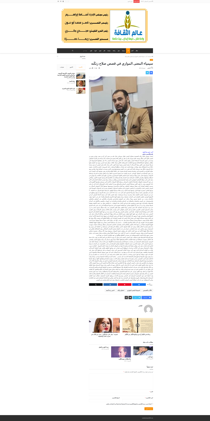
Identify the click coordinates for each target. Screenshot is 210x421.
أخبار (132, 50)
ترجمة (123, 50)
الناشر (148, 68)
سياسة (108, 50)
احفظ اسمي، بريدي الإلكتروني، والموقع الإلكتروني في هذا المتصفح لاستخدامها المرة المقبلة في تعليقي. (129, 404)
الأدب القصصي (147, 290)
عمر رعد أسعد (110, 290)
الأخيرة (80, 67)
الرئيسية (150, 56)
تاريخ (96, 50)
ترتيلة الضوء (72, 81)
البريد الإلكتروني (149, 397)
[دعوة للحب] (143, 350)
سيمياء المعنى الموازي (133, 290)
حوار (119, 50)
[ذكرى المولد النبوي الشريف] (80, 91)
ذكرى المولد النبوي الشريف (126, 1)
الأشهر (71, 67)
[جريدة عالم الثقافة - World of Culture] (105, 25)
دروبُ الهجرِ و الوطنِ (104, 347)
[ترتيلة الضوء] (80, 83)
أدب (128, 50)
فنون (100, 50)
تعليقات (62, 67)
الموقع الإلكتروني (116, 397)
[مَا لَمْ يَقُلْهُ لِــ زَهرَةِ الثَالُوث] (121, 351)
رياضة (114, 50)
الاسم (151, 391)
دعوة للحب (150, 357)
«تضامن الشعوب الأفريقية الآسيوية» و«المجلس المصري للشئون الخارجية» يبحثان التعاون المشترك (66, 75)
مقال (137, 50)
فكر (104, 50)
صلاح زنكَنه (121, 290)
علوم (91, 50)
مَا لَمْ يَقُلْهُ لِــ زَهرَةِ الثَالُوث (125, 359)
